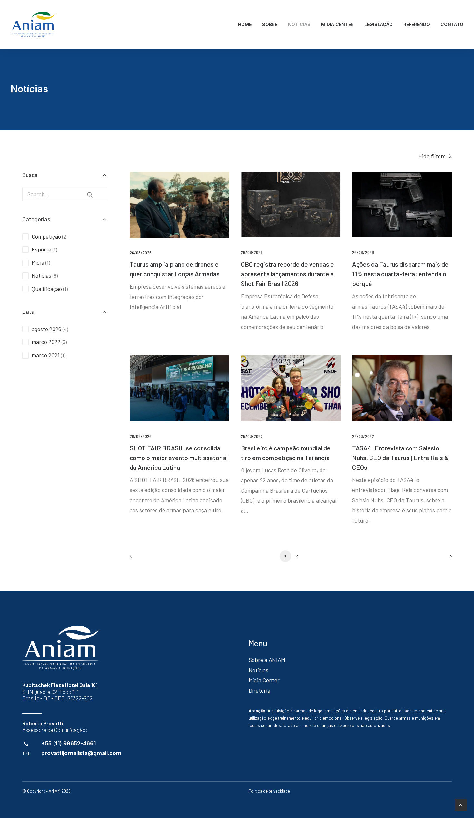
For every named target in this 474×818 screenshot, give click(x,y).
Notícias (258, 670)
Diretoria (259, 690)
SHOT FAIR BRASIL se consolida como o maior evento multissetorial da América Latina (179, 457)
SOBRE (269, 24)
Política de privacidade (269, 790)
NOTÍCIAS (299, 24)
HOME (245, 24)
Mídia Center (264, 680)
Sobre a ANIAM (267, 659)
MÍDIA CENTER (337, 24)
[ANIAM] (33, 24)
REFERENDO (416, 24)
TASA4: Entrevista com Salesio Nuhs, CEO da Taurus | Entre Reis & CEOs (400, 457)
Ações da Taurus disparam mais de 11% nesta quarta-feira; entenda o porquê (400, 273)
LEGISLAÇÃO (378, 24)
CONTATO (451, 24)
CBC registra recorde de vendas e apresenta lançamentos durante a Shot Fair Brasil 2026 (287, 273)
